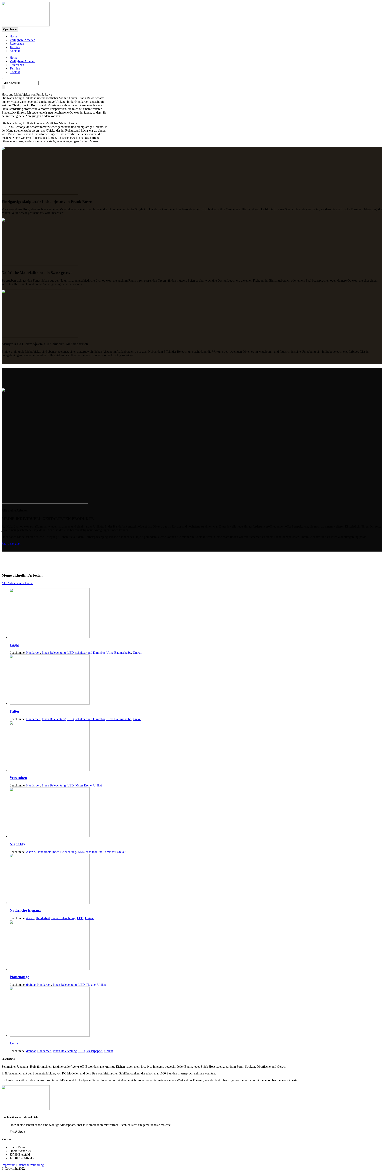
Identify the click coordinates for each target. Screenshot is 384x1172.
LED (70, 652)
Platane (91, 984)
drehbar (31, 984)
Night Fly (17, 844)
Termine (15, 47)
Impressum (8, 1165)
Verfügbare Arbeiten (22, 40)
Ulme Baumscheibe (118, 652)
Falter (14, 711)
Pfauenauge (19, 977)
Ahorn (30, 918)
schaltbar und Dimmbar (90, 652)
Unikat (137, 652)
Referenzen (17, 43)
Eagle (14, 645)
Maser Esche (83, 785)
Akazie (30, 852)
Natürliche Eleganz (25, 910)
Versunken (18, 778)
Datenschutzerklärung (30, 1165)
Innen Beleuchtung (54, 652)
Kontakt (15, 50)
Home (13, 36)
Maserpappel (94, 1051)
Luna (14, 1043)
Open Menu (10, 29)
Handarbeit (33, 652)
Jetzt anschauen (11, 543)
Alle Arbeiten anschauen (17, 583)
